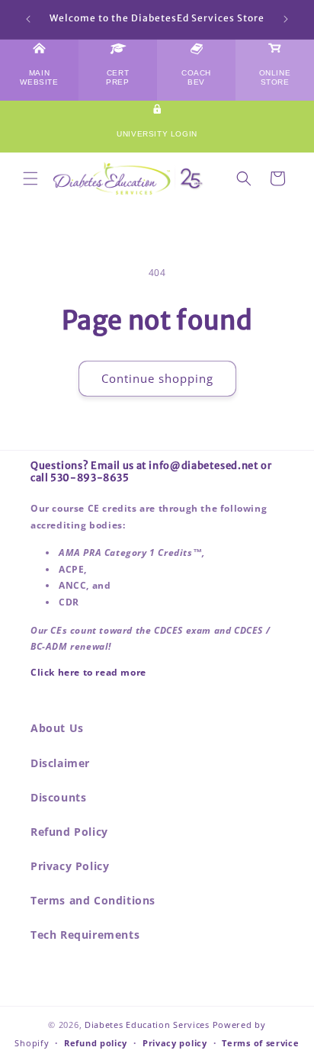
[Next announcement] (286, 19)
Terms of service (260, 1043)
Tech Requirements (84, 934)
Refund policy (95, 1043)
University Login (157, 134)
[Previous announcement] (28, 19)
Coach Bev (196, 77)
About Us (57, 728)
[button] (30, 178)
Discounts (58, 797)
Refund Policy (69, 831)
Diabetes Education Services (147, 1024)
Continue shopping (157, 378)
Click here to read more (88, 672)
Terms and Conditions (92, 900)
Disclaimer (60, 763)
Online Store (275, 77)
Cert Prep (117, 77)
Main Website (39, 77)
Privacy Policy (69, 866)
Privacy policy (175, 1043)
